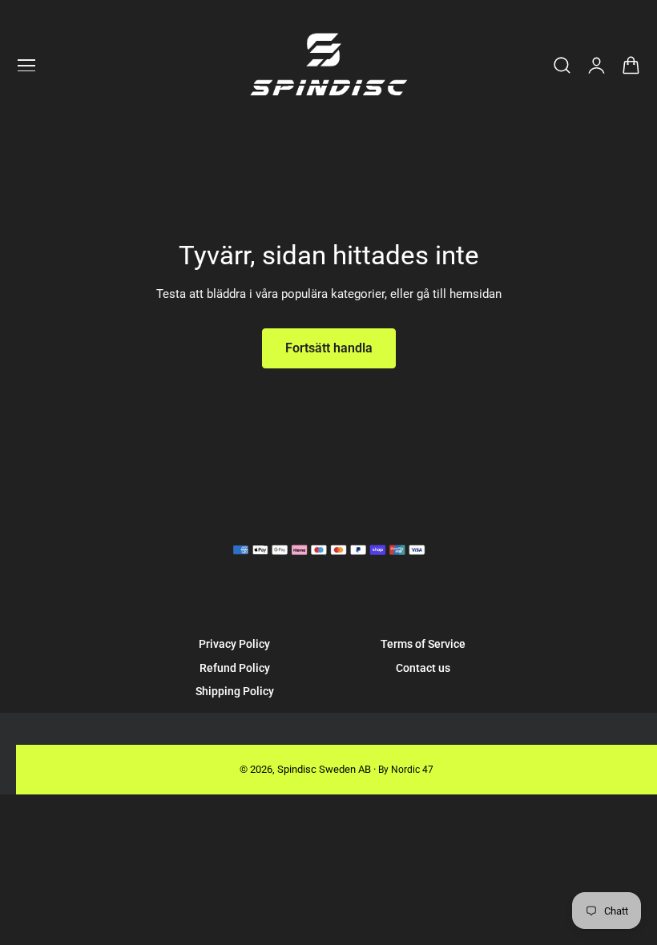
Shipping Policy (234, 691)
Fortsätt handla (329, 348)
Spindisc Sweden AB (324, 769)
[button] (26, 65)
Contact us (423, 668)
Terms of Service (423, 643)
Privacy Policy (234, 643)
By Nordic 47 (405, 769)
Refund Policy (235, 668)
